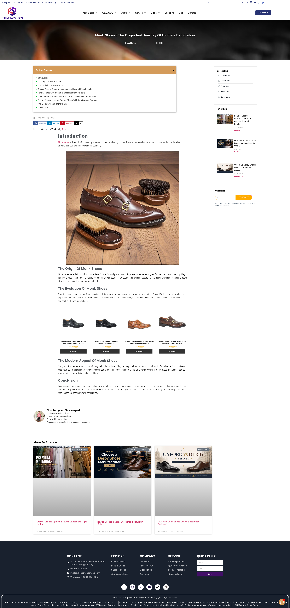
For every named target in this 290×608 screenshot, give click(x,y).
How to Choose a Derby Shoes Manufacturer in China (120, 523)
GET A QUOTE (263, 13)
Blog (181, 13)
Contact (192, 13)
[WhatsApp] (260, 2)
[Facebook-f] (124, 587)
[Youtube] (255, 2)
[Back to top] (282, 595)
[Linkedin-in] (141, 587)
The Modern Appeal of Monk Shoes (54, 104)
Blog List (159, 43)
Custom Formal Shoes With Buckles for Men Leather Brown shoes (68, 96)
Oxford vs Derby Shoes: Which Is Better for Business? (178, 522)
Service (139, 13)
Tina (64, 129)
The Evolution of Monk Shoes (51, 85)
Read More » (238, 130)
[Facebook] (243, 2)
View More (73, 351)
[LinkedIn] (247, 2)
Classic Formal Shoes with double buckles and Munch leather (65, 89)
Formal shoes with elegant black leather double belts (61, 93)
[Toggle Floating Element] (282, 602)
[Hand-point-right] (166, 587)
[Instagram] (251, 2)
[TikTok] (264, 2)
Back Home (130, 43)
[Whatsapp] (157, 587)
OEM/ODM (108, 13)
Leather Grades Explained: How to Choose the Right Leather (62, 522)
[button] (208, 2)
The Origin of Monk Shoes (49, 81)
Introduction (43, 78)
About (124, 13)
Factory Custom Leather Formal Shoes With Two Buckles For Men (68, 100)
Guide (154, 13)
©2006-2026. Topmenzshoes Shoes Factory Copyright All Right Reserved (145, 597)
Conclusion (43, 108)
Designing (169, 13)
